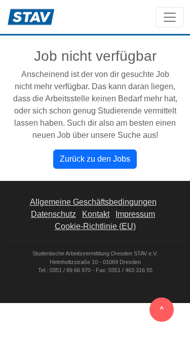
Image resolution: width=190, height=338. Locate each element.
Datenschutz (53, 214)
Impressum (135, 214)
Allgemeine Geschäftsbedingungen (93, 202)
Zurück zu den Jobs (95, 159)
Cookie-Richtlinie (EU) (95, 226)
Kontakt (95, 214)
